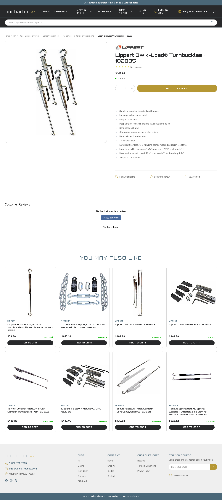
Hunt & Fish (80, 11)
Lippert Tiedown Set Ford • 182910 (190, 324)
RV (45, 11)
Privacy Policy (143, 471)
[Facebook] (6, 480)
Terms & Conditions (146, 466)
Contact (111, 476)
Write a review (111, 217)
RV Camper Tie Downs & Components (78, 36)
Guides (111, 471)
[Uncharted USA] (20, 11)
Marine (59, 11)
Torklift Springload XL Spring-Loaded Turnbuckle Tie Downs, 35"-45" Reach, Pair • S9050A (188, 411)
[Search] (212, 22)
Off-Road (123, 11)
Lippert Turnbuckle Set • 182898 (135, 324)
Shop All (111, 466)
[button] (122, 67)
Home (7, 36)
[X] (16, 480)
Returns (141, 461)
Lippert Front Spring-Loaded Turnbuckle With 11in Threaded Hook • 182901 (30, 327)
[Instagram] (11, 480)
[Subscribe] (213, 467)
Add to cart (30, 343)
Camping (102, 11)
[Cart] (214, 11)
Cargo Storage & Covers (29, 36)
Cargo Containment (51, 36)
